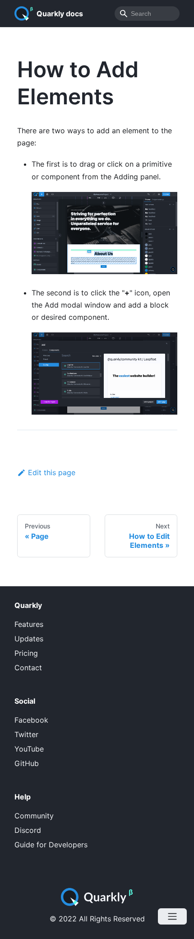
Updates (28, 638)
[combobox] (147, 13)
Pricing (26, 653)
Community (34, 815)
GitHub (26, 763)
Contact (28, 667)
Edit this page (51, 472)
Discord (27, 830)
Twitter (26, 734)
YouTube (29, 748)
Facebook (31, 719)
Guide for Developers (51, 844)
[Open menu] (172, 916)
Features (28, 624)
